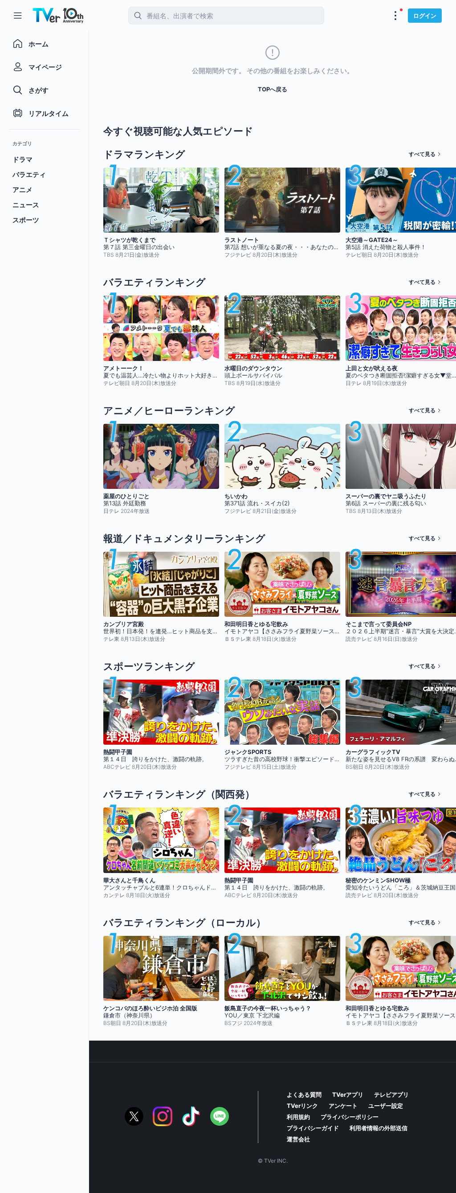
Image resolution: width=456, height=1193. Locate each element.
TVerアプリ (347, 1094)
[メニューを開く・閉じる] (395, 15)
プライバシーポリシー (350, 1116)
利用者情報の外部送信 (378, 1128)
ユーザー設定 (385, 1105)
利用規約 (298, 1116)
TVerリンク (302, 1105)
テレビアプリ (391, 1094)
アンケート (343, 1105)
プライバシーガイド (313, 1128)
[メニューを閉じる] (18, 15)
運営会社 (298, 1139)
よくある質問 (304, 1094)
